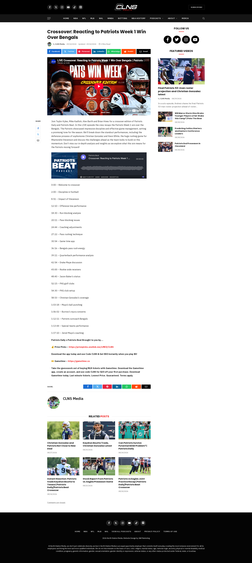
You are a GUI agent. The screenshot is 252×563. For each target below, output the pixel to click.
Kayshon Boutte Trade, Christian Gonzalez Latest (97, 444)
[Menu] (49, 18)
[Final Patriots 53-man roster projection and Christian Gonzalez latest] (181, 71)
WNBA (110, 18)
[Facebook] (38, 128)
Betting (122, 18)
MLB (92, 18)
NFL (84, 18)
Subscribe (196, 7)
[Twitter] (38, 134)
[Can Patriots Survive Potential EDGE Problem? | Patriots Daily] (135, 430)
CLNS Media (60, 44)
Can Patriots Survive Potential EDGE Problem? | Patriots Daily (133, 446)
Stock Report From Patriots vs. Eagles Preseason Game (98, 480)
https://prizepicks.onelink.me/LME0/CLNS (91, 347)
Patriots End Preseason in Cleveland (187, 144)
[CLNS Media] (126, 7)
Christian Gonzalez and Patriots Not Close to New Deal (61, 446)
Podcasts (155, 18)
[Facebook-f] (168, 39)
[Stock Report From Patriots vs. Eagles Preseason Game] (99, 466)
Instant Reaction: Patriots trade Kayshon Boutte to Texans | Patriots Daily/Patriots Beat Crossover (61, 484)
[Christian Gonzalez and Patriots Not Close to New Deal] (63, 430)
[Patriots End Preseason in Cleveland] (165, 147)
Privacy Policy (152, 531)
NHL (101, 18)
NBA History (138, 18)
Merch (185, 18)
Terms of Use (170, 531)
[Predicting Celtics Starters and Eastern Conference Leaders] (165, 132)
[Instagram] (186, 39)
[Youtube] (195, 39)
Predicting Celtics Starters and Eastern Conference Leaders (188, 131)
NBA (76, 18)
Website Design (129, 538)
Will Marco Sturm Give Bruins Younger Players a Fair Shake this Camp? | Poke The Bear (189, 116)
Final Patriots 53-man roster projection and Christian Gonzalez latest (179, 91)
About (171, 18)
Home (66, 18)
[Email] (38, 140)
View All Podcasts (121, 531)
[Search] (203, 18)
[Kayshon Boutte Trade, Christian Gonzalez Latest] (99, 430)
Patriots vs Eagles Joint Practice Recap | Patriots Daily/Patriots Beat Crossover (132, 483)
